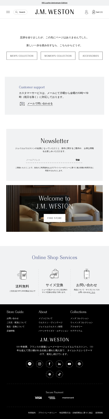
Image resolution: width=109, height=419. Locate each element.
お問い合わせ (13, 318)
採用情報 (99, 413)
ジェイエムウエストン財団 (50, 327)
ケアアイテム (76, 331)
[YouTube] (69, 364)
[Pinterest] (79, 364)
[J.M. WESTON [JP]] (54, 12)
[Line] (29, 364)
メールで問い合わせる (40, 103)
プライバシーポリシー (47, 413)
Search (22, 12)
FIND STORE (54, 218)
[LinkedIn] (59, 364)
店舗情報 (11, 331)
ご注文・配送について (17, 323)
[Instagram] (39, 364)
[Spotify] (49, 374)
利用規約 (32, 413)
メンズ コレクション (79, 318)
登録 (78, 160)
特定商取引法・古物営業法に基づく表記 (76, 413)
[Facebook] (49, 364)
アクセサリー (76, 327)
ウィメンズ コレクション (81, 323)
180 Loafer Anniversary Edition (54, 3)
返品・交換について (16, 327)
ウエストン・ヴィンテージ (50, 323)
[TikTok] (59, 374)
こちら (92, 292)
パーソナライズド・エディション (53, 331)
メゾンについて (46, 318)
